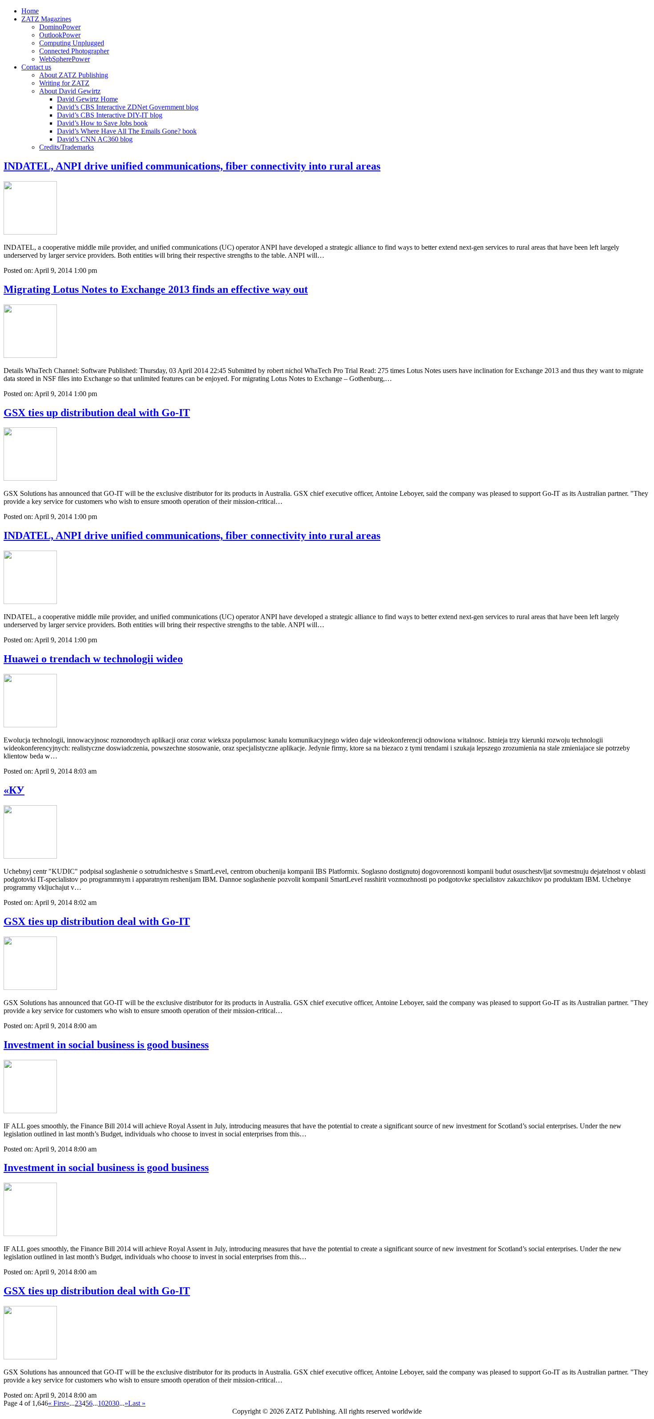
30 (115, 1403)
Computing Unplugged (71, 43)
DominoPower (60, 27)
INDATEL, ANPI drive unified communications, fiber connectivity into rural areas (192, 166)
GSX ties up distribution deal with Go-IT (97, 412)
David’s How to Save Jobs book (102, 123)
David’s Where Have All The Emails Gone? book (127, 131)
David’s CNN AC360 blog (95, 139)
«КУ (14, 790)
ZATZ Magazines (46, 19)
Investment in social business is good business (106, 1044)
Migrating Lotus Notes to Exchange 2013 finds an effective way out (156, 289)
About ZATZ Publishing (73, 75)
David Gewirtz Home (87, 99)
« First (57, 1403)
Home (30, 11)
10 (101, 1403)
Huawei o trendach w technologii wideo (93, 659)
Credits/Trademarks (66, 147)
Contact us (36, 67)
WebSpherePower (64, 59)
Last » (136, 1403)
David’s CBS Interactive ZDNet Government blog (127, 107)
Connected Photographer (74, 51)
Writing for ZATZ (64, 83)
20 (108, 1403)
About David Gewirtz (70, 91)
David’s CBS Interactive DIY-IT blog (109, 115)
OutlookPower (60, 35)
